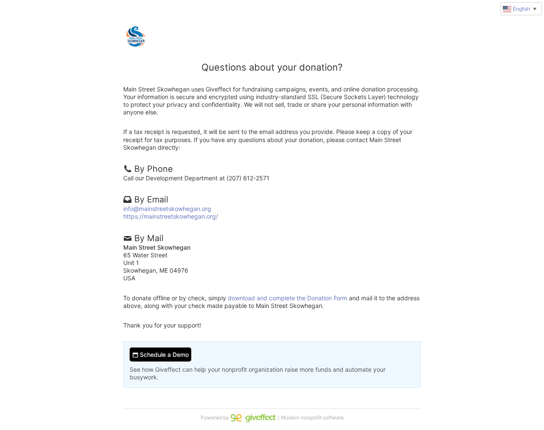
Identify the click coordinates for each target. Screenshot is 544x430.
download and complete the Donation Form (287, 298)
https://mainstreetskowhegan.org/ (170, 216)
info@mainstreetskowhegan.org (167, 208)
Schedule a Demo (163, 354)
